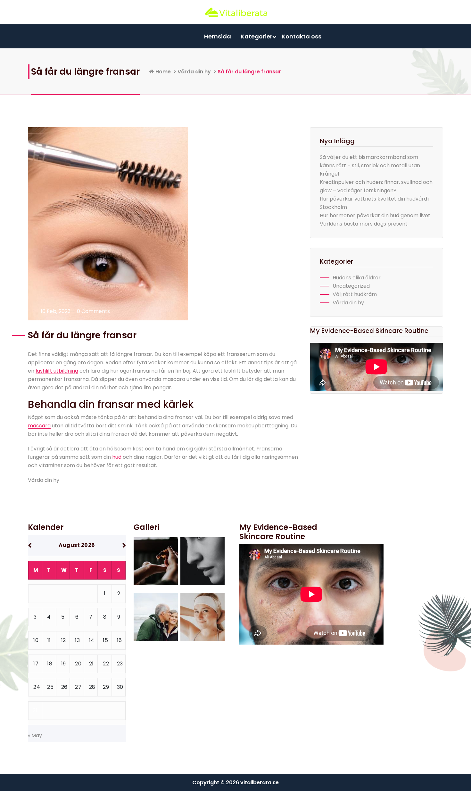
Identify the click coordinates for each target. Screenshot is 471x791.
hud (116, 457)
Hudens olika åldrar (357, 277)
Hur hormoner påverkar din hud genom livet (375, 215)
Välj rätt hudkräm (355, 294)
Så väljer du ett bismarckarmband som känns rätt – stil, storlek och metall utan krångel (370, 165)
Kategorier (256, 36)
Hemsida (217, 36)
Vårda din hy (194, 71)
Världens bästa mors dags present (364, 223)
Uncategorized (351, 286)
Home (162, 71)
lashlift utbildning (57, 371)
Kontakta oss (301, 36)
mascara (39, 425)
